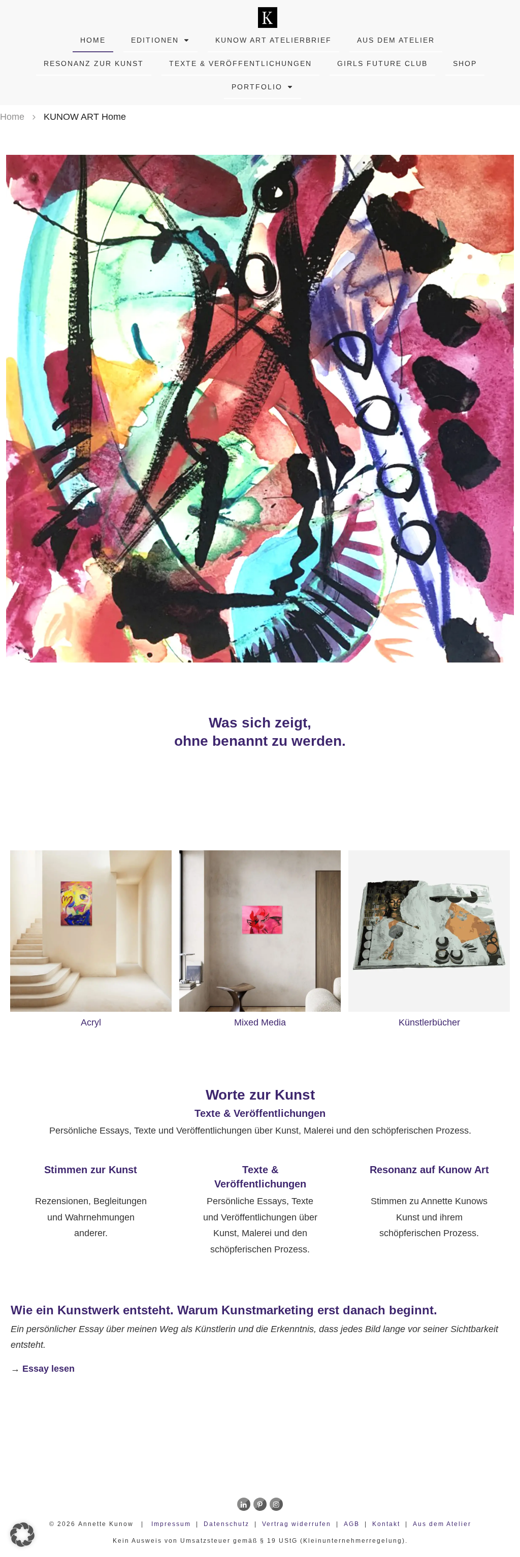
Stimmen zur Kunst (90, 1169)
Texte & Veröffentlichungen (260, 1113)
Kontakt (386, 1524)
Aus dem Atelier (442, 1524)
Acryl (91, 1022)
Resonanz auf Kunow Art (429, 1169)
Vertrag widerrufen (296, 1524)
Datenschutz (226, 1524)
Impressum (171, 1524)
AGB (352, 1524)
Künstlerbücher (429, 1022)
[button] (22, 1534)
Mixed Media (260, 1022)
